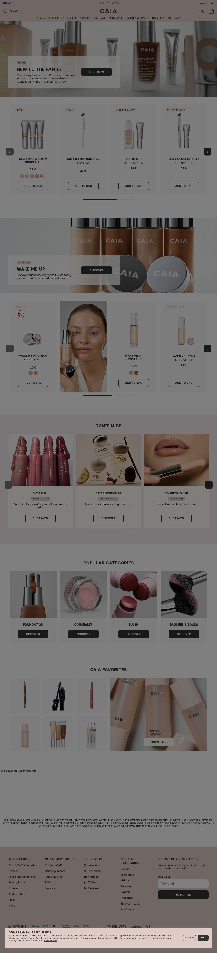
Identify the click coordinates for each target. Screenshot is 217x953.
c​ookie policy (50, 940)
